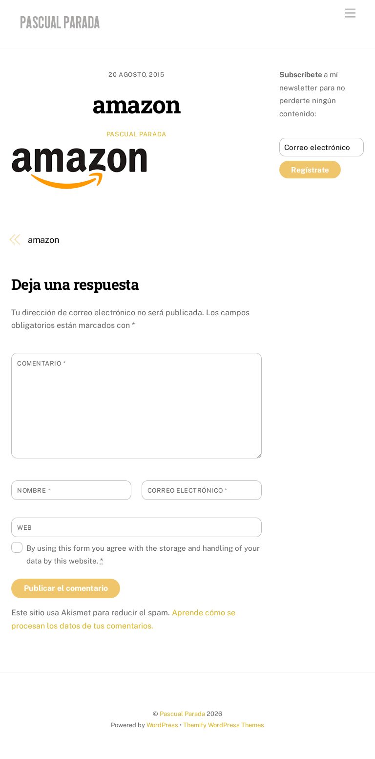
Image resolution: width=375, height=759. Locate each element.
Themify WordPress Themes (223, 725)
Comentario (41, 363)
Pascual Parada (136, 134)
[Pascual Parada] (58, 30)
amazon (136, 104)
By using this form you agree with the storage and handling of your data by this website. (143, 554)
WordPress (162, 725)
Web (24, 527)
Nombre (33, 490)
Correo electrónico (187, 490)
